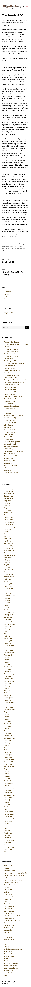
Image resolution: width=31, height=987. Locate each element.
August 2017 (8, 683)
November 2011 (9, 842)
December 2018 (9, 645)
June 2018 (7, 660)
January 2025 (8, 489)
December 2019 (9, 617)
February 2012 (8, 835)
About (6, 296)
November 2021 (9, 577)
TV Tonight (8, 463)
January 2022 (8, 572)
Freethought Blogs (10, 906)
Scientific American (10, 942)
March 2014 (8, 781)
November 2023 (9, 522)
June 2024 (7, 505)
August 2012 (8, 821)
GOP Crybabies (9, 404)
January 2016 (8, 728)
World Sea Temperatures (12, 973)
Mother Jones (8, 928)
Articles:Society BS (19, 244)
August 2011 (8, 849)
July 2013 (7, 800)
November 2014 (9, 762)
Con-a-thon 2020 (10, 392)
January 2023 (8, 546)
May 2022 (7, 565)
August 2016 (8, 712)
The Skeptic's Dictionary (12, 963)
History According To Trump (13, 415)
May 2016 (7, 719)
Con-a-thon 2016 (10, 389)
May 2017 (7, 690)
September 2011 (9, 847)
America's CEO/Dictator (12, 342)
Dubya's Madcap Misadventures (14, 399)
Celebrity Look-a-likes (11, 375)
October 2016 (8, 707)
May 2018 (7, 662)
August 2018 (8, 655)
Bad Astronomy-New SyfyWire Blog (15, 873)
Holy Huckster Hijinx (11, 418)
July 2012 (7, 823)
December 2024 (9, 491)
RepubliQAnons (9, 439)
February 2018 (8, 669)
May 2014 (7, 776)
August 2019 (8, 626)
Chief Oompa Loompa (11, 377)
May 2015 (7, 747)
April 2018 (7, 664)
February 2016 (8, 726)
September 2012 (9, 819)
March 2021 (8, 581)
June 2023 (7, 534)
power (15, 248)
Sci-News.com (8, 937)
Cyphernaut (8, 890)
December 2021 (9, 574)
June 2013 (7, 802)
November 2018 (9, 648)
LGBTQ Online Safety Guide (13, 920)
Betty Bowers (8, 878)
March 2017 (8, 695)
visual (4, 250)
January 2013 (8, 809)
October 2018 (8, 650)
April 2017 (7, 693)
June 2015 (7, 745)
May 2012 (7, 828)
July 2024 (7, 503)
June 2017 (7, 688)
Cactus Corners (18, 246)
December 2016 (9, 702)
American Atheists (10, 871)
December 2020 (9, 588)
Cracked (6, 887)
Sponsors (7, 294)
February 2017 (8, 698)
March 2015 (8, 752)
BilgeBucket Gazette (7, 982)
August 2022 (8, 558)
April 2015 (7, 750)
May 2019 (7, 633)
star (18, 248)
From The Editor (9, 401)
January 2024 (8, 517)
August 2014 (8, 769)
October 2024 (8, 496)
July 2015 (7, 743)
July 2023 (7, 531)
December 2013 (9, 788)
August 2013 (8, 797)
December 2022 (9, 548)
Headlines (7, 411)
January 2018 (8, 671)
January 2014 (8, 785)
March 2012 (8, 833)
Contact (6, 299)
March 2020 (8, 610)
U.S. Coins (7, 468)
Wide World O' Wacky (11, 472)
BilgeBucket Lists (9, 366)
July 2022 (7, 560)
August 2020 (8, 598)
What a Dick (8, 470)
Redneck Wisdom (9, 437)
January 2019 (8, 643)
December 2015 (9, 731)
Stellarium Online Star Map (13, 949)
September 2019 (9, 624)
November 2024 (9, 493)
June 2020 (7, 603)
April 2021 (7, 579)
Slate (5, 944)
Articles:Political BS (10, 354)
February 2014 (8, 783)
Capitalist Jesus (9, 373)
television (22, 248)
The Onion (7, 961)
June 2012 (7, 826)
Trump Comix (8, 458)
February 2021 (8, 584)
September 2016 (9, 709)
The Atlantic (8, 951)
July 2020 (7, 600)
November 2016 (9, 705)
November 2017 (9, 676)
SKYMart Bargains (10, 449)
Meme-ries (7, 427)
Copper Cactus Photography (13, 885)
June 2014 (7, 774)
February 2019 (8, 641)
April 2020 (7, 607)
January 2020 (8, 615)
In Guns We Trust (9, 420)
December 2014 (9, 759)
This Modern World (10, 965)
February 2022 (9, 569)
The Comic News (9, 954)
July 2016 (7, 714)
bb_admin (5, 243)
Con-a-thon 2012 (10, 387)
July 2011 (7, 852)
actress (11, 246)
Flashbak (7, 904)
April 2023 (7, 539)
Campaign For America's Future (14, 880)
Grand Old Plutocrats (11, 408)
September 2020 (9, 596)
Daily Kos (7, 892)
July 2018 (7, 657)
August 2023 (8, 529)
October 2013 (8, 792)
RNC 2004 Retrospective (12, 442)
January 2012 (8, 838)
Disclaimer (7, 292)
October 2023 (8, 524)
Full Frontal (8, 909)
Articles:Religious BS (11, 356)
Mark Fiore (7, 923)
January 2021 (8, 586)
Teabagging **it (9, 453)
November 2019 (9, 619)
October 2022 (8, 553)
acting (4, 246)
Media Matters (9, 925)
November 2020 (9, 591)
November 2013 (9, 790)
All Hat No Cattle (9, 866)
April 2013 (7, 804)
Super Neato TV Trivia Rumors (14, 451)
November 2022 (9, 550)
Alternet (7, 868)
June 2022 (7, 562)
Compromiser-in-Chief (11, 385)
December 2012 (9, 811)
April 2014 (7, 778)
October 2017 (8, 679)
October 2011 (8, 845)
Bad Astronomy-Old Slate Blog (14, 875)
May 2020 (7, 605)
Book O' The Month (10, 368)
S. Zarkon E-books (10, 935)
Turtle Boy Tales (9, 461)
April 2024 (7, 510)
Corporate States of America (13, 396)
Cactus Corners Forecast (12, 370)
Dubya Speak (8, 894)
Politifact (7, 932)
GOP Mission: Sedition (11, 406)
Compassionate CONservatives (14, 382)
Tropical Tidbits (9, 970)
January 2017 (8, 700)
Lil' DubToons (8, 425)
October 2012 (8, 816)
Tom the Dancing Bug (11, 968)
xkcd (5, 975)
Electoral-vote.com (10, 897)
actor (7, 246)
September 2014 (9, 766)
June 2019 (7, 631)
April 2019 (7, 636)
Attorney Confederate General (14, 363)
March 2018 (8, 667)
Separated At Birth (10, 444)
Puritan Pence (8, 434)
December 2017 (9, 674)
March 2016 (8, 724)
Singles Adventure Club (11, 446)
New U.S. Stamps (9, 432)
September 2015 (9, 738)
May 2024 (7, 508)
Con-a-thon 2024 (10, 394)
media (11, 248)
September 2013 (9, 795)
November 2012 (9, 814)
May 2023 (7, 536)
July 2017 (7, 686)
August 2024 (8, 501)
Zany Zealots (8, 475)
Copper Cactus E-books (11, 882)
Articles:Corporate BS (11, 349)
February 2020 (9, 612)
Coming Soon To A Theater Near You (16, 380)
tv (26, 248)
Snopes (6, 947)
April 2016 (7, 721)
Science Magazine (10, 939)
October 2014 (8, 764)
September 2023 (9, 527)
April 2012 (7, 830)
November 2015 (9, 733)
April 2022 (7, 567)
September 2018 (9, 652)
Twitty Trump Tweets (11, 465)
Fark (5, 901)
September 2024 (9, 498)
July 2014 (7, 771)
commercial (5, 248)
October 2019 (8, 622)
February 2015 (8, 755)
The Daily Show (9, 956)
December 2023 (9, 520)
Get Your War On (9, 911)
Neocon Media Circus (11, 430)
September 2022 (9, 555)
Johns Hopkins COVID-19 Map (14, 916)
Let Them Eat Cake (10, 423)
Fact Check (7, 899)
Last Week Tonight (10, 918)
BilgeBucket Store (10, 313)
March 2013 (8, 807)
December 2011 (9, 840)
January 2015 (8, 757)
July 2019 (7, 629)
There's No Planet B (10, 456)
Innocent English (9, 913)
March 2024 (8, 512)
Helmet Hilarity (9, 413)
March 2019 (8, 638)
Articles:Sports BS (10, 361)
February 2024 (9, 515)
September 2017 (9, 681)
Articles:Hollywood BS (8, 244)
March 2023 (8, 541)
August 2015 (8, 740)
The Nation (7, 958)
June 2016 (7, 717)
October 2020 (8, 593)
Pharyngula (8, 930)
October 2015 (8, 736)
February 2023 (8, 543)
